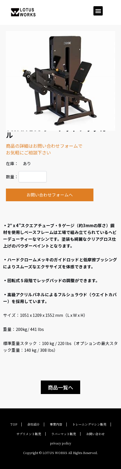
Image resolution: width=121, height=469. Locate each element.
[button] (98, 11)
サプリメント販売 (28, 434)
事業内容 (56, 424)
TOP (13, 424)
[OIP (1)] (60, 81)
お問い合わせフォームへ (49, 195)
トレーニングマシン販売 (89, 424)
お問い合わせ (95, 434)
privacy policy (60, 443)
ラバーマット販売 (63, 434)
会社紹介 (33, 424)
